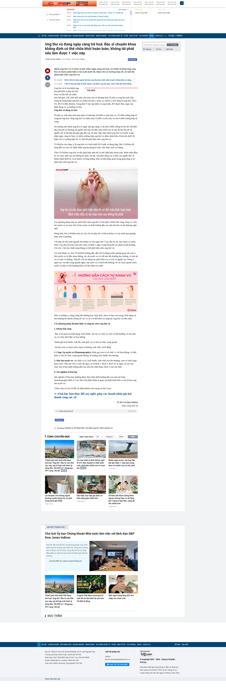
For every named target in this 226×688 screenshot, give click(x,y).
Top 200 (185, 644)
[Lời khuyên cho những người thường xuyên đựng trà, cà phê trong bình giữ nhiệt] (59, 484)
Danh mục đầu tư (54, 20)
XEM (133, 437)
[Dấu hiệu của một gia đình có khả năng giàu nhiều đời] (91, 484)
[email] (47, 84)
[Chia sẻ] (47, 77)
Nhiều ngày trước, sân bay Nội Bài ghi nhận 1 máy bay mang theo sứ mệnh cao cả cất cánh (122, 463)
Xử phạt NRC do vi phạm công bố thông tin (66, 561)
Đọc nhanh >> (123, 9)
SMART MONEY (101, 36)
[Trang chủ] (39, 36)
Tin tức (158, 49)
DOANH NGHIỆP (78, 36)
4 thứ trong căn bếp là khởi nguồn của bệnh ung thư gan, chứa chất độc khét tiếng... (98, 84)
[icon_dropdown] (182, 3)
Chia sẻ (133, 59)
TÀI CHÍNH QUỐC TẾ (115, 36)
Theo (96, 411)
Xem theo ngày (87, 437)
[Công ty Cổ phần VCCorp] (160, 653)
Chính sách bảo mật (52, 679)
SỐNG (151, 36)
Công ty (148, 49)
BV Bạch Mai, (79, 428)
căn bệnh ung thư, (92, 428)
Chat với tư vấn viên (118, 664)
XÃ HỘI (44, 36)
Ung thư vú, (69, 428)
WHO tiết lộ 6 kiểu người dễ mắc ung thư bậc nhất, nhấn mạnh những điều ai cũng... (98, 80)
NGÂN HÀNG (90, 36)
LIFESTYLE (159, 36)
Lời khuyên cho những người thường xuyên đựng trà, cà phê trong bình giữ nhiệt (58, 498)
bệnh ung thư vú (106, 428)
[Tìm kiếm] (173, 44)
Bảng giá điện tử (54, 14)
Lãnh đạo (169, 49)
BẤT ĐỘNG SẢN (65, 36)
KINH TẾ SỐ (133, 36)
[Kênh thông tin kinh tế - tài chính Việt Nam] (69, 3)
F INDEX (179, 36)
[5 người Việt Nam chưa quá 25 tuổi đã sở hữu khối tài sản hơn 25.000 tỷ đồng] (91, 584)
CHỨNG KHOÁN (53, 36)
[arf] (96, 414)
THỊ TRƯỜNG (143, 36)
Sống (82, 59)
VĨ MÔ (126, 36)
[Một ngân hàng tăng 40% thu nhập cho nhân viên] (123, 584)
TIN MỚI (91, 90)
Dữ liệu (171, 36)
